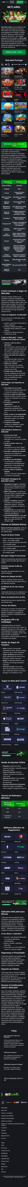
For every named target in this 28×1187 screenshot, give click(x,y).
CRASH (16, 64)
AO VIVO (9, 64)
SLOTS (22, 64)
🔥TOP (2, 64)
